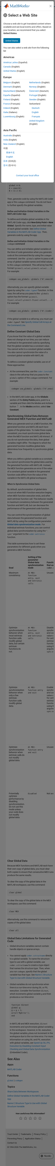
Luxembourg (9, 116)
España (7, 95)
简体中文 (10, 152)
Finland (6, 99)
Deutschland (9, 91)
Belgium (7, 82)
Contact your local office (27, 175)
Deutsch (36, 108)
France (6, 104)
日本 (5, 161)
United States (9, 71)
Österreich (34, 91)
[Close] (50, 6)
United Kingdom (36, 121)
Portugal (33, 95)
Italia (5, 112)
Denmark (7, 87)
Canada (7, 66)
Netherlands (35, 82)
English (35, 112)
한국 (5, 165)
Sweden (33, 99)
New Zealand (9, 144)
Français (36, 116)
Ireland (6, 108)
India (5, 140)
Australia (7, 135)
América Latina (10, 62)
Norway (33, 87)
